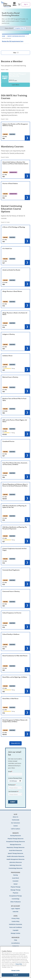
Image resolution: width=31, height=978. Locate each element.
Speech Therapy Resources (15, 853)
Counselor (15, 881)
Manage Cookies (15, 933)
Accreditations (15, 943)
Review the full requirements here (12, 41)
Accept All (15, 975)
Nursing (15, 875)
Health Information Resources (15, 856)
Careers (15, 826)
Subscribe (15, 911)
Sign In (26, 4)
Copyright (15, 930)
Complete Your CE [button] (20, 28)
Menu (14, 5)
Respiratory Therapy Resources (15, 847)
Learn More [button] (15, 85)
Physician (15, 893)
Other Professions (15, 902)
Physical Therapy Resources (15, 838)
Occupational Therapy (15, 896)
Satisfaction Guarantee (15, 924)
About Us (15, 817)
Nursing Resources (15, 835)
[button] (15, 53)
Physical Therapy (15, 887)
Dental (15, 884)
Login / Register (15, 908)
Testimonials (15, 820)
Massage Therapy (15, 890)
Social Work (15, 878)
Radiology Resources (15, 865)
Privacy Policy (15, 918)
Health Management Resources (15, 859)
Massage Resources (15, 844)
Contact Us (15, 946)
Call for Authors (15, 829)
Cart (19, 4)
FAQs (15, 940)
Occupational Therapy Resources (15, 841)
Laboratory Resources (15, 862)
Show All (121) (15, 743)
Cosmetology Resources (15, 868)
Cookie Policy (15, 921)
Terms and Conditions (15, 927)
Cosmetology (15, 899)
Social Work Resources (15, 850)
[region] (15, 962)
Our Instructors (15, 823)
